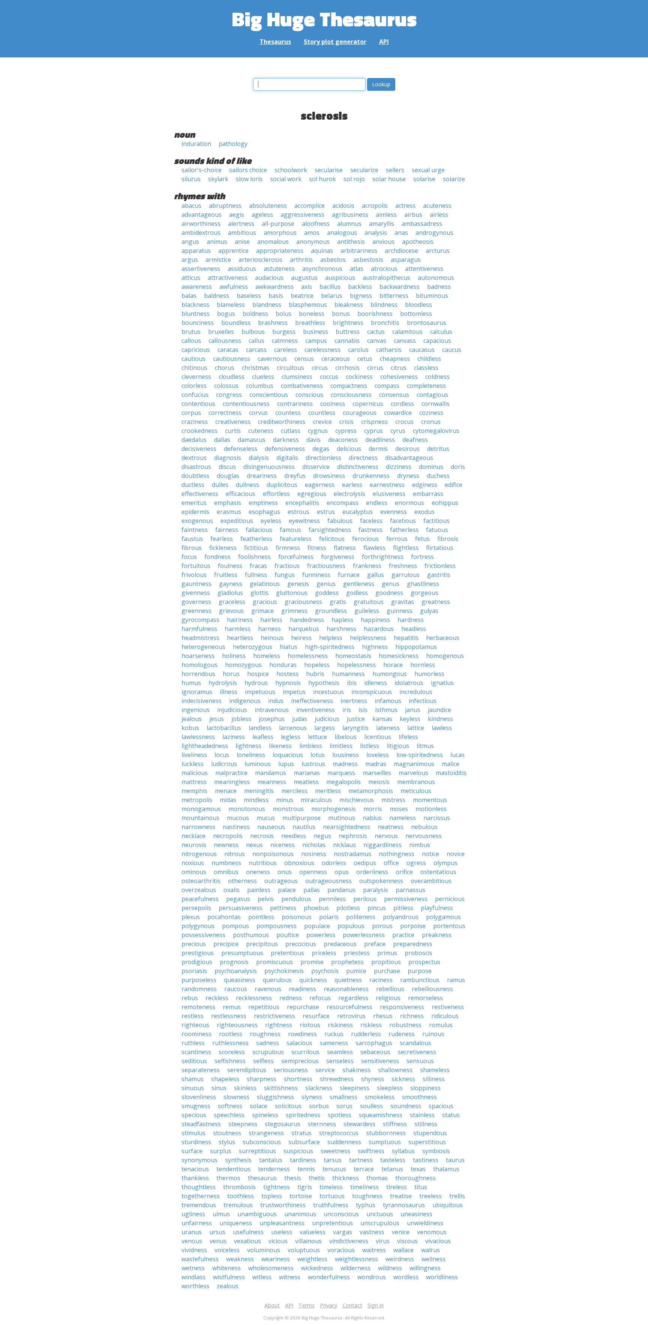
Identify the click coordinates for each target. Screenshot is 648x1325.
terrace (364, 1169)
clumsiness (297, 377)
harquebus (303, 629)
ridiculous (445, 1016)
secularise (329, 170)
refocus (320, 998)
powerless (320, 935)
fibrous (192, 548)
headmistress (200, 638)
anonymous (313, 241)
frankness (367, 566)
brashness (273, 322)
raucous (235, 989)
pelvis (266, 899)
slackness (318, 1088)
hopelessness (356, 665)
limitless (341, 746)
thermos (228, 1178)
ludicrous (224, 764)
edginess (424, 485)
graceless (232, 602)
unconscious (341, 1214)
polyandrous (400, 917)
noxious (193, 863)
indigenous (245, 701)
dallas (222, 440)
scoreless (232, 1052)
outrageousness (328, 881)
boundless (235, 322)
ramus (456, 980)
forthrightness (383, 557)
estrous (298, 512)
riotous (310, 1025)
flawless (374, 548)
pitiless (403, 908)
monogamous (201, 809)
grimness (294, 611)
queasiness (239, 980)
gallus (375, 575)
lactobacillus (224, 728)
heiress (301, 638)
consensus (394, 395)
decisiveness (199, 449)
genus (390, 584)
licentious (377, 737)
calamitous (407, 331)
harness (269, 629)
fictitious (256, 548)
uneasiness (416, 1214)
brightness (348, 322)
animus (217, 241)
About (272, 1305)
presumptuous (242, 953)
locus (221, 755)
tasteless (392, 1160)
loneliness (251, 755)
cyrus (397, 431)
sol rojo (354, 179)
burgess (284, 331)
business (315, 331)
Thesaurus (275, 42)
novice (456, 854)
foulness (230, 566)
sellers (395, 170)
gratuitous (369, 602)
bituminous (432, 295)
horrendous (198, 674)
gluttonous (292, 593)
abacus (191, 205)
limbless (310, 746)
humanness (348, 674)
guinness (399, 611)
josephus (272, 719)
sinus (219, 1088)
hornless (422, 665)
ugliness (193, 1214)
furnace (349, 575)
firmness (288, 548)
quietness (348, 980)
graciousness (303, 602)
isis (363, 710)
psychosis (325, 971)
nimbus (419, 845)
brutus (191, 331)
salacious (299, 1043)
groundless (331, 611)
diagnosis (227, 458)
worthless (195, 1286)
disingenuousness (269, 467)
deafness (415, 440)
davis (313, 440)
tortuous (332, 1196)
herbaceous (442, 638)
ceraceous (335, 359)
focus (189, 557)
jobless (241, 719)
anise (242, 241)
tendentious (233, 1169)
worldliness (442, 1277)
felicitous (332, 539)
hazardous (379, 629)
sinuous (193, 1088)
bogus (226, 313)
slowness (236, 1097)
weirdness (400, 1259)
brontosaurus (426, 322)
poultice (287, 935)
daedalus (194, 440)
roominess (197, 1034)
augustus (304, 277)
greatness (436, 602)
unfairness (197, 1223)
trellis (457, 1196)
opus (341, 872)
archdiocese (401, 250)
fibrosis (447, 539)
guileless (366, 611)
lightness (248, 746)
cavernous (272, 359)
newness (226, 845)
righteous (195, 1025)
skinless (245, 1088)
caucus (451, 350)
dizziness (398, 467)
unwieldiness (425, 1223)
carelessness (322, 350)
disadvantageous (409, 458)
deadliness (380, 440)
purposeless (199, 980)
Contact (352, 1305)
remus (232, 1007)
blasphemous (308, 304)
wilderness (355, 1268)
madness (345, 764)
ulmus (221, 1214)
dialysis (259, 458)
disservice (316, 467)
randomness (199, 989)
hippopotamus (416, 647)
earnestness (387, 485)
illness (228, 692)
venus (218, 1241)
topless (271, 1196)
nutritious (263, 863)
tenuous (334, 1169)
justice (356, 719)
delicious (349, 449)
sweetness (335, 1151)
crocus (404, 422)
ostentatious (438, 872)
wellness (434, 1259)
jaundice (439, 710)
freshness (403, 566)
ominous (194, 872)
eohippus (445, 503)
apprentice (233, 250)
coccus (329, 377)
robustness (405, 1025)
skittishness (281, 1088)
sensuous (420, 1061)
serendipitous (246, 1070)
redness (290, 998)
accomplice (309, 205)
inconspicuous (371, 692)
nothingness (396, 854)
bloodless (418, 304)
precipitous (262, 944)
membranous (416, 782)
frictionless (440, 566)
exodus (424, 512)
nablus (372, 818)
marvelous (413, 773)
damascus (252, 440)
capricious (196, 350)
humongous (389, 674)
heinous (272, 638)
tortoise (301, 1196)
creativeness (232, 422)
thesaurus (262, 1178)
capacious (437, 341)
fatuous (437, 530)
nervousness (423, 836)
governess (196, 602)
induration (196, 144)
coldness (437, 377)
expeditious (236, 521)
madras (375, 764)
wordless (405, 1277)
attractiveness (228, 277)
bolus (283, 313)
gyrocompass (200, 620)
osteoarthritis (201, 881)
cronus (431, 422)
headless (413, 629)
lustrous (313, 764)
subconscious (262, 1142)
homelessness (308, 656)
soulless (371, 1106)
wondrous (371, 1277)
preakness (437, 935)
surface (192, 1151)
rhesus (383, 1016)
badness (439, 286)
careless (285, 350)
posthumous (251, 935)
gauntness (197, 584)
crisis (346, 422)
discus (227, 467)
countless (321, 413)
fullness (256, 575)
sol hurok (322, 179)
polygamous (443, 917)
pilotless (348, 908)
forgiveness (337, 557)
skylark (218, 179)
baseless (249, 295)
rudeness (401, 1034)
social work (286, 179)
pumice (356, 971)
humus (191, 683)
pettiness (283, 908)
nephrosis (353, 836)
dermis (378, 449)
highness (375, 647)
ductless (193, 485)
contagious (432, 395)
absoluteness (268, 205)
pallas (311, 890)
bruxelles (221, 331)
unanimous (300, 1214)
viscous (407, 1241)
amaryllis (381, 223)
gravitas (402, 602)
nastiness (236, 827)
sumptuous (385, 1142)
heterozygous (252, 647)
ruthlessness (230, 1043)
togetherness (201, 1196)
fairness (226, 530)
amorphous (280, 232)
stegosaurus (282, 1124)
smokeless (379, 1097)
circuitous (290, 368)
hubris (315, 674)
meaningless (232, 782)
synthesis (238, 1160)
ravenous (268, 989)
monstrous (288, 809)
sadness (267, 1043)
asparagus (406, 259)
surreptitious (257, 1151)
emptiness (263, 503)
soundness (405, 1106)
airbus (413, 214)
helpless (330, 638)
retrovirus (351, 1016)
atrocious (384, 268)
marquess (341, 773)
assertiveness (201, 268)
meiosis (379, 782)
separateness (201, 1070)
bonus (341, 313)
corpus (191, 413)
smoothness (419, 1097)
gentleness (358, 584)
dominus (431, 467)
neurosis (194, 845)
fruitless (225, 575)
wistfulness (229, 1277)
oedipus (365, 863)
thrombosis (239, 1187)
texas (418, 1169)
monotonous (246, 809)
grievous (231, 611)
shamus (193, 1079)
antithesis (351, 241)
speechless (229, 1115)
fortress (422, 557)
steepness (242, 1124)
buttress (348, 331)
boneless (311, 313)
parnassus (410, 890)
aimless (386, 214)
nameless (402, 818)
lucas (457, 755)
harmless (237, 629)
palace (287, 890)
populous (351, 926)
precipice (225, 944)
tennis (306, 1169)
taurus (455, 1160)
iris (346, 710)
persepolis (196, 908)
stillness (425, 1124)
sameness (334, 1043)
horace (393, 665)
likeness (280, 746)
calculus (441, 331)
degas (320, 449)
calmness (285, 341)
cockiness (359, 377)
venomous (432, 1232)
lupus (286, 764)
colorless (194, 386)
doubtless (195, 476)
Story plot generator (335, 42)
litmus (425, 746)
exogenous (197, 521)
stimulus (194, 1133)
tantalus (270, 1160)
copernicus (367, 404)
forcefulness (296, 557)
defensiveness (285, 449)
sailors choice (248, 170)
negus (322, 836)
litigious (398, 746)
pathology (233, 144)
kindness (440, 719)
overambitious (431, 881)
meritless (328, 791)
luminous (257, 764)
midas (228, 800)
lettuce (317, 737)
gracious (265, 602)
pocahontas (224, 917)
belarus (331, 295)
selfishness (230, 1061)
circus (320, 368)
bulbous (253, 331)
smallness (343, 1097)
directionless (323, 458)
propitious (386, 962)
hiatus (288, 647)
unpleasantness (282, 1223)
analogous (342, 232)
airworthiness (201, 223)
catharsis (389, 350)
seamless (340, 1052)
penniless (332, 899)
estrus (326, 512)
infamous (388, 701)
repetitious (263, 1007)
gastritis (438, 575)
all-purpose (278, 223)
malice (450, 764)
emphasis (227, 503)
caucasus (422, 350)
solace (258, 1106)
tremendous (199, 1205)
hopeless (317, 665)
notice (430, 854)
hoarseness (198, 656)
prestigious (198, 953)
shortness (298, 1079)
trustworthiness (283, 1205)
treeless (430, 1196)
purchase (387, 971)
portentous (449, 926)
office (391, 863)
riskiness (340, 1025)
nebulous (424, 827)
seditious (194, 1061)
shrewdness (337, 1079)
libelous (345, 737)
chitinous (194, 368)
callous (191, 341)
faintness (195, 530)
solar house (389, 179)
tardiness (303, 1160)
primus (387, 953)
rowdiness (302, 1034)
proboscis (418, 953)
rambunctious (420, 980)
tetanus (392, 1169)
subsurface (304, 1142)
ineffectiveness (312, 701)
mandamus (270, 773)
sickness (403, 1079)
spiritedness (303, 1115)
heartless (240, 638)
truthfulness (330, 1205)
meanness (271, 782)
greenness (197, 611)
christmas (255, 368)
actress (405, 205)
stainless (422, 1115)
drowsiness (329, 476)
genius (326, 584)
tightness (276, 1187)
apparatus (196, 250)
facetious (403, 521)
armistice (218, 259)
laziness (233, 737)
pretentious (287, 953)
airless (439, 214)
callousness (224, 341)
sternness (322, 1124)
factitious (436, 521)
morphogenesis (333, 809)
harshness (341, 629)
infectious (422, 701)
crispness (374, 422)
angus (190, 241)
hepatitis (406, 638)
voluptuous (304, 1250)
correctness (225, 413)
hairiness (240, 620)
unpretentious (332, 1223)
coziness (431, 413)
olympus (446, 863)
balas (189, 295)
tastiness (425, 1160)
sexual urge (428, 170)
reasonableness (346, 989)
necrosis (262, 836)
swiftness (371, 1151)
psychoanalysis (235, 971)
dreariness (262, 476)
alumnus (349, 223)
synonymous (200, 1160)
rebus (190, 998)
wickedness (317, 1268)
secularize (364, 170)
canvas (376, 341)
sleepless (390, 1088)
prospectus (424, 962)
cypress (346, 431)
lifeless (408, 737)
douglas (228, 476)
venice (401, 1232)
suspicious (298, 1151)
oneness (258, 872)
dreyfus (295, 476)
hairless (271, 620)
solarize (454, 179)
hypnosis (288, 683)
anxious (383, 241)
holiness (234, 656)
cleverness (196, 377)
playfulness (437, 908)
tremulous (238, 1205)
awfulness (233, 286)
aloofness (316, 223)
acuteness (437, 205)
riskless (371, 1025)
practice (403, 935)
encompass (342, 503)
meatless (306, 782)
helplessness (368, 638)
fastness (370, 530)
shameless (435, 1070)
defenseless (240, 449)
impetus (294, 692)
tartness (361, 1160)
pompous (235, 926)
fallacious (259, 530)
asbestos (333, 259)
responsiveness (402, 1007)
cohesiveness (399, 377)
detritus (438, 449)
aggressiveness (302, 214)
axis (306, 286)
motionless (431, 809)
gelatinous (265, 584)
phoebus (316, 908)
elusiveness (389, 494)
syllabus (403, 1151)
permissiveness (406, 899)
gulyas (429, 611)
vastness (372, 1232)
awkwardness (274, 286)
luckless (193, 764)
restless (193, 1016)
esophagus (264, 512)
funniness (316, 575)
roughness (265, 1034)
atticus (191, 277)
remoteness (198, 1007)
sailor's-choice (202, 170)
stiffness (395, 1124)
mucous (238, 818)
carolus (358, 350)
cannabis (347, 341)
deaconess (343, 440)
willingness (425, 1268)
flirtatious (439, 548)
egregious (311, 494)
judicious (327, 719)
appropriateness (279, 250)
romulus (441, 1025)
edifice (453, 485)
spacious (441, 1106)
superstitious (427, 1142)
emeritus (194, 503)
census (304, 359)
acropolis (375, 205)
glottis (259, 593)
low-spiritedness (419, 755)
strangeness (266, 1133)
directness (363, 458)
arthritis (301, 259)
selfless (263, 1061)
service (325, 1070)
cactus (376, 331)
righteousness (237, 1025)
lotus (317, 755)
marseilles (377, 773)
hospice (258, 674)
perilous (364, 899)
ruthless (193, 1043)
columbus (259, 386)
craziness (195, 422)
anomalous (273, 241)
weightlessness (356, 1259)
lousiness (345, 755)
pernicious (450, 899)
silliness (434, 1079)
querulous (277, 980)
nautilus (303, 827)
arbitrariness (358, 250)
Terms (306, 1305)
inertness (353, 701)
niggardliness (382, 845)
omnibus (226, 872)
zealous (227, 1286)
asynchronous (322, 268)
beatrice (302, 295)
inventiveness (315, 710)
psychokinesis (284, 971)
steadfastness (201, 1124)
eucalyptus (357, 512)
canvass (405, 341)
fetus (422, 539)
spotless (339, 1115)
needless (293, 836)
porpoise (413, 926)
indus (276, 701)
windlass (194, 1277)
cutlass (290, 431)
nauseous (271, 827)
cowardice (398, 413)
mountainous (200, 818)
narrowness (198, 827)
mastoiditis (451, 773)
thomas (377, 1178)
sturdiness (196, 1142)
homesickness (398, 656)
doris (458, 467)
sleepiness (354, 1088)
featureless (296, 539)
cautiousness (231, 359)
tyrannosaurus (404, 1205)
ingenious (196, 710)
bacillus (330, 286)
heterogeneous (203, 647)
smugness (196, 1106)
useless (281, 1232)
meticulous (415, 791)
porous (382, 926)
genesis (298, 584)
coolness (332, 404)
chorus (224, 368)
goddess (327, 593)
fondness (217, 557)
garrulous (406, 575)
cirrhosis (347, 368)
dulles (220, 485)
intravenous (272, 710)
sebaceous (375, 1052)
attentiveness (424, 268)
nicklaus (344, 845)
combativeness (302, 386)
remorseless (425, 998)
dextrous (194, 458)
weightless (312, 1259)
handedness (307, 620)
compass (387, 386)
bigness (361, 295)
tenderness (274, 1169)
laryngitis (355, 728)
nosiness (313, 854)
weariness (275, 1259)
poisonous (297, 917)
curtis (233, 431)
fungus (284, 575)
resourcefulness (349, 1007)
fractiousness (326, 566)
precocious (300, 944)
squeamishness (380, 1115)
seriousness (291, 1070)
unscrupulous (379, 1223)
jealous (192, 719)
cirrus (375, 368)
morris (372, 809)
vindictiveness (348, 1241)
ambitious (242, 232)
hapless (342, 620)
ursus (217, 1232)
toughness (367, 1196)
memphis (194, 791)
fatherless (404, 530)
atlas (356, 268)
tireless (396, 1187)
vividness (194, 1250)
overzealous (199, 890)
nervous (386, 836)
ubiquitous (447, 1205)
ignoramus (197, 692)
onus (285, 872)
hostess (287, 674)
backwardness (400, 286)
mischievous (356, 800)
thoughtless (199, 1187)
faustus (192, 539)
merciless (294, 791)
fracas (258, 566)
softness (230, 1106)
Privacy (328, 1305)
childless (429, 359)
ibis (352, 683)
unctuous (379, 1214)
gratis (338, 602)
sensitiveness (380, 1061)
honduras (283, 665)
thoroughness (415, 1178)
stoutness (227, 1133)
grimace (262, 611)
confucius (195, 395)
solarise (424, 179)
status (451, 1115)
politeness (360, 917)
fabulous (339, 521)
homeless (266, 656)
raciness (381, 980)
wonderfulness (329, 1277)
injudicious (232, 710)
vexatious (247, 1241)
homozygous (243, 665)
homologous (200, 665)
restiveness (448, 1007)
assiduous (242, 268)
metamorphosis (370, 791)
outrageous (281, 881)
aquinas (322, 250)
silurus (191, 179)
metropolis (197, 800)
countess (288, 413)
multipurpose (301, 818)
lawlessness (198, 737)
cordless (402, 404)
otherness (242, 881)
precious (194, 944)
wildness (390, 1268)
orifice (404, 872)
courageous (359, 413)
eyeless (271, 521)
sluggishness (275, 1097)
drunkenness (371, 476)
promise (312, 962)
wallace (403, 1250)
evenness (393, 512)
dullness (247, 485)
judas (299, 719)
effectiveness (200, 494)
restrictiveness (274, 1016)
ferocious (365, 539)
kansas (382, 719)
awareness (197, 286)
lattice (415, 728)
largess (324, 728)
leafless (262, 737)
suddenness (344, 1142)
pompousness (276, 926)
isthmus (386, 710)
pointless (261, 917)
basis (275, 295)
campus (316, 341)
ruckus (334, 1034)
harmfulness (199, 629)
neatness (391, 827)
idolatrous (408, 683)
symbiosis (436, 1151)
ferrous (397, 539)
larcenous (293, 728)
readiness (302, 989)
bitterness (394, 295)
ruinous (433, 1034)
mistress (393, 800)
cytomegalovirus (436, 431)
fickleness (223, 548)
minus (284, 800)
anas (401, 232)
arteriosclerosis (260, 259)
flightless (405, 548)
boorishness (375, 313)
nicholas (314, 845)
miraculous (316, 800)
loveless (377, 755)
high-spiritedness (329, 647)
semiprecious (300, 1061)
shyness (372, 1079)
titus (420, 1187)
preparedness (412, 944)
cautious (194, 359)
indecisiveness (202, 701)
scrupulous (268, 1052)
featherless (256, 539)
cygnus (318, 431)
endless (376, 503)
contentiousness (246, 404)
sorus (344, 1106)
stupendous (430, 1133)
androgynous (434, 232)
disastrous (196, 467)
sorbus (319, 1106)
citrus (398, 368)
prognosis (234, 962)
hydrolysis (222, 683)
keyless (410, 719)
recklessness (254, 998)
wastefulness (200, 1259)
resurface (316, 1016)
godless (357, 593)
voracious (341, 1250)
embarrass (428, 494)
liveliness (194, 755)
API (384, 42)
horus (231, 674)
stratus (301, 1133)
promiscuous (274, 962)
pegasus (238, 899)
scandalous (415, 1043)
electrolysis (349, 494)
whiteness (226, 1268)
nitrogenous (199, 854)
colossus (226, 386)
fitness (317, 548)
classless (426, 368)
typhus (365, 1205)
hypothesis (323, 683)
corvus (258, 413)
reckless (217, 998)
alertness (241, 223)
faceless (371, 521)
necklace (194, 836)
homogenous (445, 656)
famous (290, 530)
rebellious (390, 989)
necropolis (228, 836)
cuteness (260, 431)
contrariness (295, 404)
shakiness (356, 1070)
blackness (195, 304)
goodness (389, 593)
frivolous (194, 575)
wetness (193, 1268)
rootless (230, 1034)
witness (289, 1277)
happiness (375, 620)
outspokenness (381, 881)
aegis (236, 214)
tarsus (333, 1160)
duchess (438, 476)
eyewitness (304, 521)
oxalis (232, 890)
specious (194, 1115)
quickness (313, 980)
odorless (334, 863)
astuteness (279, 268)
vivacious (438, 1241)
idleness (375, 683)
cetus (364, 359)
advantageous (202, 214)
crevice (322, 422)
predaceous (340, 944)
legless (290, 737)
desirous (407, 449)
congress (229, 395)
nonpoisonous (273, 854)
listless (369, 746)
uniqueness (235, 1223)
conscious (309, 395)
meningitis (259, 791)
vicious (278, 1241)
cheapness (395, 359)
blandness (266, 304)
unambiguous (257, 1214)
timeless (331, 1187)
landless (260, 728)
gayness (230, 584)
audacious (269, 277)
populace (317, 926)
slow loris (249, 179)
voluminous (263, 1250)
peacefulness (200, 899)
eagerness (319, 485)
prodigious (197, 962)
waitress (374, 1250)
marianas (307, 773)
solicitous (288, 1106)
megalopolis (343, 782)
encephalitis (302, 503)
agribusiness (350, 214)
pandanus (341, 890)
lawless (442, 728)
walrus (430, 1250)
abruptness (225, 205)
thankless (195, 1178)
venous (192, 1241)
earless (352, 485)
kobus (190, 728)
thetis (317, 1178)
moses (399, 809)
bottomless (416, 313)
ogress (416, 863)
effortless (276, 494)
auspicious (340, 277)
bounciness (198, 322)
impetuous (260, 692)
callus (256, 341)
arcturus (438, 250)
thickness (345, 1178)
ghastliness (423, 584)
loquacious (288, 755)
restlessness (228, 1016)
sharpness (261, 1079)
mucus (265, 818)
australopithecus (386, 277)
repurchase (303, 1007)
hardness (411, 620)
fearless (221, 539)
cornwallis (436, 404)
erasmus (229, 512)
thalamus (446, 1169)
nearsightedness (346, 827)
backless (360, 286)
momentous (430, 800)
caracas (228, 350)
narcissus (436, 818)
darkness (286, 440)
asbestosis (368, 259)
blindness (384, 304)
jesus (216, 719)
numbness (226, 863)
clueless (263, 377)
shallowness (395, 1070)
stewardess (359, 1124)
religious (388, 998)
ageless (262, 214)
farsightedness (330, 530)
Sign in (376, 1305)
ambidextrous (201, 232)
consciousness (351, 395)
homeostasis (353, 656)
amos (312, 232)
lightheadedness (205, 746)
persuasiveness (240, 908)
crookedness (200, 431)
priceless (324, 953)
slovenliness (199, 1097)
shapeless (225, 1079)
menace (226, 791)
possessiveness (203, 935)
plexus (191, 917)
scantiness (196, 1052)
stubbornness (386, 1133)
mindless (256, 800)
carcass (256, 350)
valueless (313, 1232)
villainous (308, 1241)
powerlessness (364, 935)
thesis (292, 1178)
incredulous (415, 692)
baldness (216, 295)
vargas (342, 1232)
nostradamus (352, 854)
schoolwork (290, 170)
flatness (345, 548)
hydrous (256, 683)
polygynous (198, 926)
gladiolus (230, 593)
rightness (278, 1025)
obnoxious (299, 863)
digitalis (287, 458)
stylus (227, 1142)
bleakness (348, 304)
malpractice (231, 773)
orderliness (372, 872)
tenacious (195, 1169)
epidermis (195, 512)
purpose (420, 971)
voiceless (227, 1250)
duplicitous (282, 485)
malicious (195, 773)
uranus (192, 1232)
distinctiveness (357, 467)
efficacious (240, 494)
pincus (377, 908)
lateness (388, 728)
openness (313, 872)
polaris (329, 917)
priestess (357, 953)
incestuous (328, 692)
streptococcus (338, 1133)
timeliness (364, 1187)
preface (375, 944)
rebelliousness (432, 989)
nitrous (234, 854)
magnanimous (414, 764)
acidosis (343, 205)
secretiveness (417, 1052)
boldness (255, 313)
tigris (304, 1187)
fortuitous (196, 566)
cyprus (373, 431)
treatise (401, 1196)
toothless (240, 1196)
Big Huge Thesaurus (324, 18)
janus (412, 710)
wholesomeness (271, 1268)
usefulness (248, 1232)
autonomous (436, 277)
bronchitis (385, 322)
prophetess (347, 962)
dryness (408, 476)
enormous (409, 503)
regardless (353, 998)
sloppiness (425, 1088)
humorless (429, 674)
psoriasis (194, 971)
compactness (348, 386)
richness (412, 1016)
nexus (254, 845)
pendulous (296, 899)
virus (383, 1241)
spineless (265, 1115)
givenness (196, 593)
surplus (220, 1151)
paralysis (375, 890)
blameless (231, 304)
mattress (194, 782)
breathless (310, 322)
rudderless (366, 1034)
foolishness (254, 557)
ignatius (442, 683)
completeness (426, 386)
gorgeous (424, 593)
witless (262, 1277)
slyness (312, 1097)
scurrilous (305, 1052)
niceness (282, 845)
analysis (375, 232)
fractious (287, 566)
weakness (240, 1259)
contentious (198, 404)
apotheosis (418, 241)
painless (258, 890)
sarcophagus (374, 1043)
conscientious (268, 395)
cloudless (231, 377)
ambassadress (422, 223)
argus (190, 259)
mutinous (341, 818)
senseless (340, 1061)
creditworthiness (281, 422)
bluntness (196, 313)
